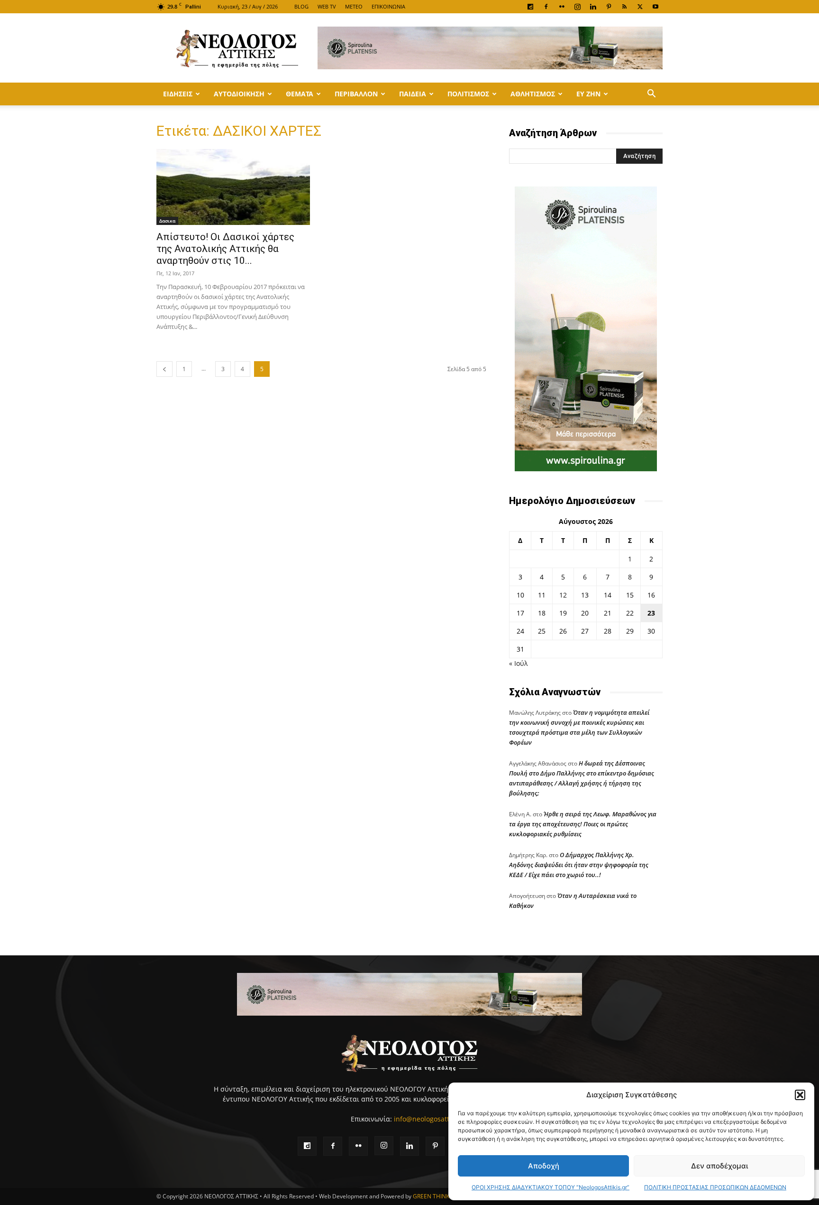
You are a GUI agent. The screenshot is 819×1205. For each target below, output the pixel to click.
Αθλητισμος (532, 93)
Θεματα (299, 93)
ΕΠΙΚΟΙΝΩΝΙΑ (388, 6)
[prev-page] (164, 369)
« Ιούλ (518, 663)
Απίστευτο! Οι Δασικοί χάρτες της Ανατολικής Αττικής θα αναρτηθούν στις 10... (225, 248)
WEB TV (327, 6)
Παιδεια (412, 93)
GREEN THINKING (436, 1196)
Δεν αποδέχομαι (719, 1165)
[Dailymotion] (530, 6)
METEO (354, 6)
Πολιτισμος (468, 93)
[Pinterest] (608, 6)
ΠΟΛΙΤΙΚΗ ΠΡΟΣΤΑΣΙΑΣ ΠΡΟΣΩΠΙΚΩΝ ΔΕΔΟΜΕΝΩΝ (715, 1187)
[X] (640, 6)
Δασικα (167, 220)
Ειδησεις (177, 93)
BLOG (301, 6)
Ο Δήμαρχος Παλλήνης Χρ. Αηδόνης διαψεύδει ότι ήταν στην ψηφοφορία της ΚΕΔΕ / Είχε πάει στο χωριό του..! (578, 864)
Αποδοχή (543, 1165)
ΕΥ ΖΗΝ (588, 93)
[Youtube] (655, 6)
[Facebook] (546, 6)
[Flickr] (562, 6)
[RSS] (624, 6)
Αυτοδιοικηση (239, 93)
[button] (800, 1095)
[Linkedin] (593, 6)
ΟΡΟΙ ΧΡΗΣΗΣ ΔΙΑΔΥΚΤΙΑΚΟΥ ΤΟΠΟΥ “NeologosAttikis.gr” (550, 1187)
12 (563, 594)
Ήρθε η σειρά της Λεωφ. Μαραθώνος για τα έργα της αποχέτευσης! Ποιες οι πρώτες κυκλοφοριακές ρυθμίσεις (582, 824)
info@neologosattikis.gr (431, 1118)
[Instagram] (577, 6)
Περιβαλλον (356, 93)
